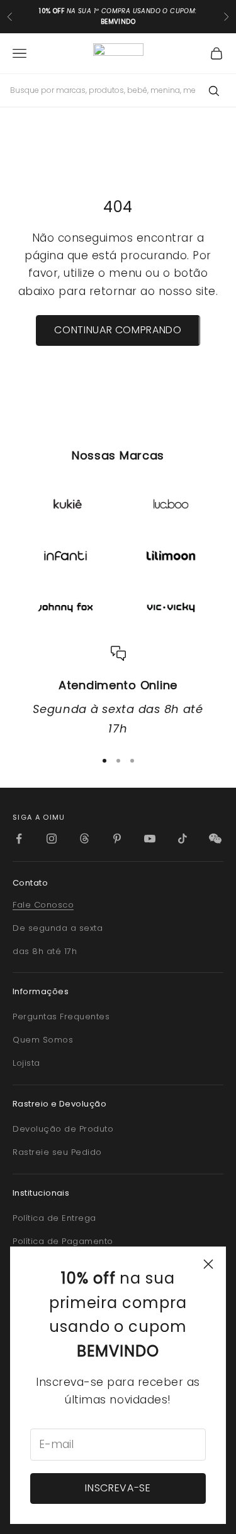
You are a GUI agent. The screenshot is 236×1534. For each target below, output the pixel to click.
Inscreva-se (117, 1488)
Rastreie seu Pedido (57, 1152)
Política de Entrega (54, 1218)
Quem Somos (43, 1040)
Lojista (26, 1063)
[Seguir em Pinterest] (117, 838)
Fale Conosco (43, 905)
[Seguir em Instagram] (51, 838)
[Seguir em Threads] (84, 838)
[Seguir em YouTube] (149, 838)
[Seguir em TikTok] (182, 838)
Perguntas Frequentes (61, 1016)
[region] (118, 692)
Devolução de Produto (63, 1129)
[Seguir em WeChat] (215, 838)
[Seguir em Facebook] (19, 838)
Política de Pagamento (63, 1241)
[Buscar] (213, 90)
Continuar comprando (117, 330)
